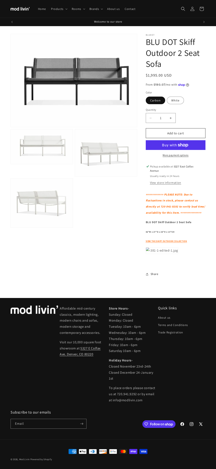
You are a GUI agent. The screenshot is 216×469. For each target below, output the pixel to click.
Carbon (155, 100)
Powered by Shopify (41, 459)
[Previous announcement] (12, 22)
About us (164, 317)
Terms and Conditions (173, 325)
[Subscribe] (81, 424)
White (175, 100)
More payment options (176, 155)
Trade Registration (170, 332)
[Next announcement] (204, 22)
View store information (165, 183)
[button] (59, 8)
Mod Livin (24, 459)
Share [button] (154, 274)
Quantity (151, 110)
